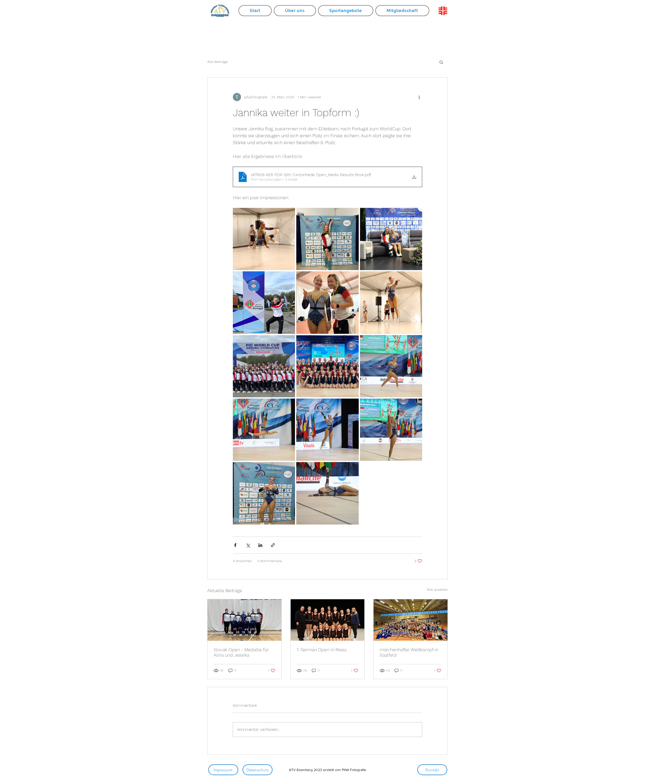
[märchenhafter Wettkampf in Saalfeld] (410, 620)
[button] (441, 62)
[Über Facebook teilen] (235, 545)
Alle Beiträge (217, 62)
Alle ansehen (437, 589)
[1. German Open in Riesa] (328, 620)
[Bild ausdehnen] (264, 239)
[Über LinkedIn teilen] (260, 545)
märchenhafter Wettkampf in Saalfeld (409, 652)
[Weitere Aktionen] (419, 97)
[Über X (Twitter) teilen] (247, 545)
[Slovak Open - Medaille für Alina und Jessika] (244, 620)
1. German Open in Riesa (321, 649)
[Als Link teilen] (272, 545)
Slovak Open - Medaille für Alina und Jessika (241, 652)
